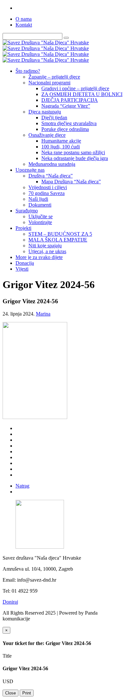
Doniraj (10, 602)
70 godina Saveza (46, 193)
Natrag (22, 486)
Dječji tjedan (54, 117)
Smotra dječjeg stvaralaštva (69, 123)
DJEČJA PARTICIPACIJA (69, 100)
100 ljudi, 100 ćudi (60, 146)
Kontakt (24, 24)
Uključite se (40, 216)
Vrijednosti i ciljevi (47, 187)
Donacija (25, 263)
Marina (43, 314)
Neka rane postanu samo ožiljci (73, 152)
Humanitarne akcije (61, 141)
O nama (24, 19)
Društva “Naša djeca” (50, 175)
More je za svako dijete (39, 257)
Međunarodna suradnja (51, 164)
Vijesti (22, 269)
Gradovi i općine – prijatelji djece (75, 88)
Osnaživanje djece (47, 135)
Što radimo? (28, 71)
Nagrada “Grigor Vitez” (65, 106)
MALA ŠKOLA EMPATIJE (57, 239)
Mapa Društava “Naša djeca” (71, 181)
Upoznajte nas (30, 170)
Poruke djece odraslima (65, 129)
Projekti (23, 228)
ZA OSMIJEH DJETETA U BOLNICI (81, 94)
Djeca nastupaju (44, 111)
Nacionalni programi (49, 82)
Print (26, 693)
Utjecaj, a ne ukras (47, 251)
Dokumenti (39, 205)
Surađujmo (27, 210)
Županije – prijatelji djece (54, 77)
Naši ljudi (38, 199)
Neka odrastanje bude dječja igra (74, 158)
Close (10, 693)
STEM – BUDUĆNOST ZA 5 (60, 234)
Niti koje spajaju (45, 245)
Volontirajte (40, 222)
